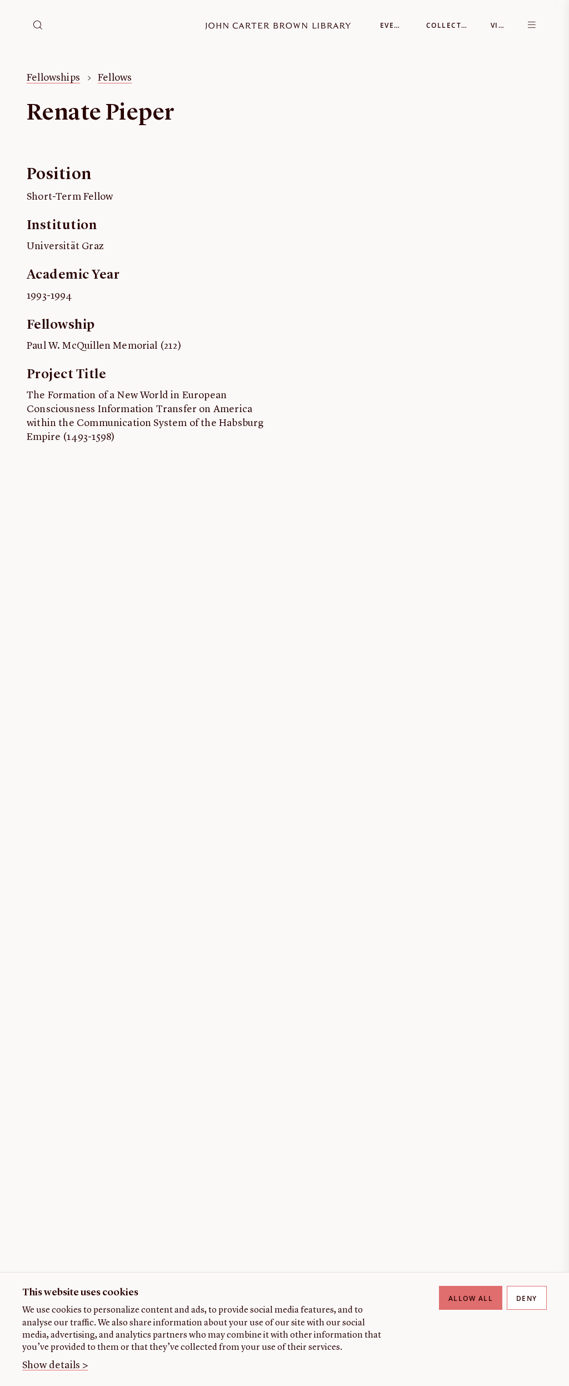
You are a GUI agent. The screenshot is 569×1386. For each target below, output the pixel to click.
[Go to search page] (38, 25)
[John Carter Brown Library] (278, 26)
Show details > (55, 1365)
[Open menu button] (531, 25)
